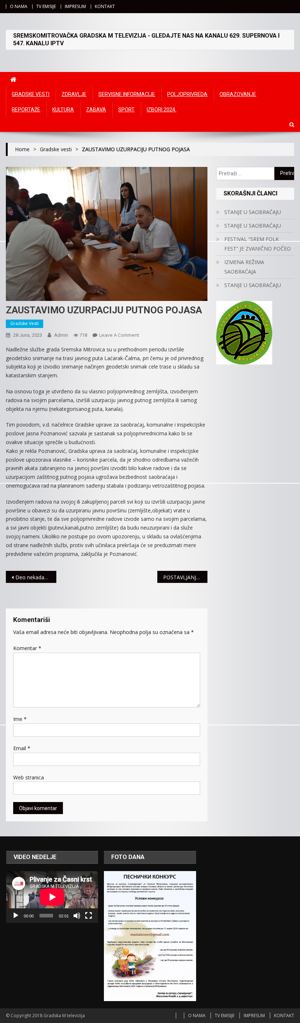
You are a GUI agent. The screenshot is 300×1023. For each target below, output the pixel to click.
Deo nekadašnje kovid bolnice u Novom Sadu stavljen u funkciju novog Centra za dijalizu (35, 577)
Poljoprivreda (187, 94)
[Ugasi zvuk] (76, 915)
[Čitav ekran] (88, 915)
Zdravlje (73, 94)
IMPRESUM (75, 6)
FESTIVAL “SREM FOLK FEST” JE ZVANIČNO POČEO (257, 244)
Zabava (96, 109)
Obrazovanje (238, 94)
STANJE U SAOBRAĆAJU (252, 212)
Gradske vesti (30, 94)
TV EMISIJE (46, 6)
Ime (20, 718)
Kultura (63, 109)
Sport (126, 109)
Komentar (27, 648)
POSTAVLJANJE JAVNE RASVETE (185, 577)
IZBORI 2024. (161, 109)
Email (21, 748)
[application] (52, 897)
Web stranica (28, 777)
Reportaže (26, 109)
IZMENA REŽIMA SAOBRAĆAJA (244, 267)
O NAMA (18, 6)
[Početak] (15, 915)
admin (61, 335)
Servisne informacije (126, 94)
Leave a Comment (119, 335)
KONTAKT (105, 6)
